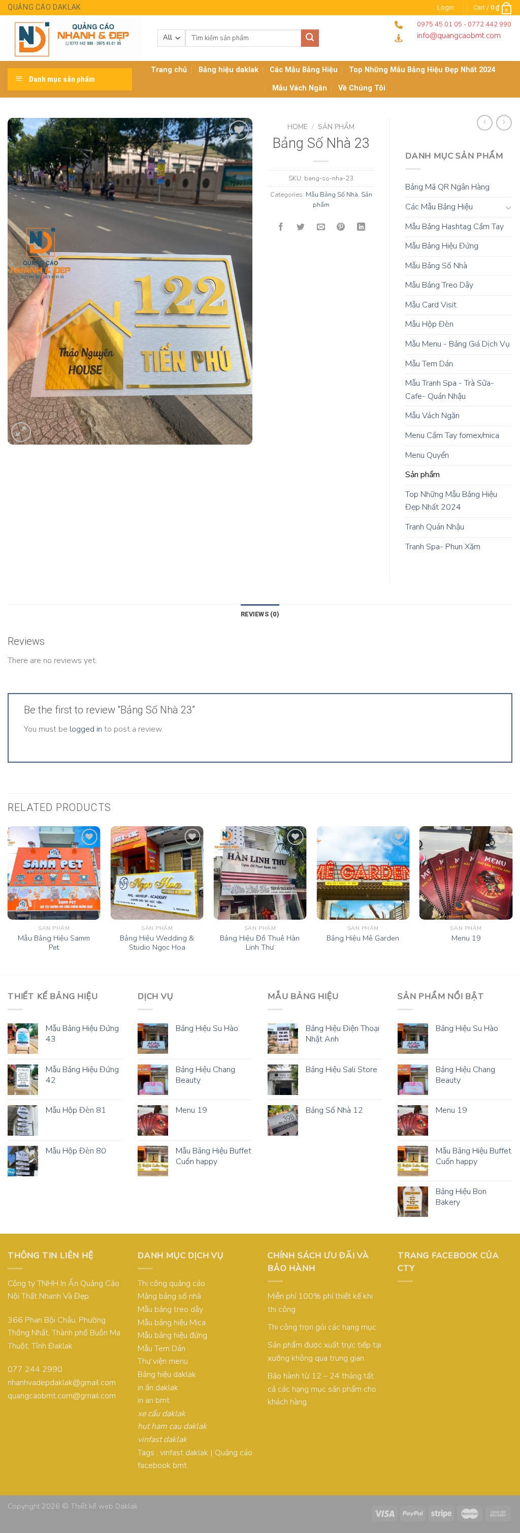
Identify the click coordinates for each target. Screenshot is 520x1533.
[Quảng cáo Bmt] (75, 38)
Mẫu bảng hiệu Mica (172, 1322)
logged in (86, 729)
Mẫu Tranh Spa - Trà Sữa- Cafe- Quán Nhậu (449, 390)
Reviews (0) (260, 614)
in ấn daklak (158, 1387)
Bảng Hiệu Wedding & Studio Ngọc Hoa (157, 942)
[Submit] (309, 38)
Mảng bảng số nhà (169, 1296)
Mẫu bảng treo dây (170, 1309)
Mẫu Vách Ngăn (299, 88)
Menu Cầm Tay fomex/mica (452, 435)
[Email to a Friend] (321, 228)
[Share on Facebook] (281, 228)
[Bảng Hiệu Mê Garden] (362, 872)
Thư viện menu (163, 1361)
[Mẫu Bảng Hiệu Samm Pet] (54, 872)
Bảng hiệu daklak (228, 70)
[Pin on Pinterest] (341, 228)
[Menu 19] (465, 872)
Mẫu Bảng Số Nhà (332, 194)
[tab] (260, 614)
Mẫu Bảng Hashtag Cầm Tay (454, 226)
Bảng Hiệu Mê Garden (363, 938)
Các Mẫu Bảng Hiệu (304, 70)
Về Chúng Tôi (361, 88)
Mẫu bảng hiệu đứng (172, 1335)
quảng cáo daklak (44, 7)
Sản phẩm (336, 127)
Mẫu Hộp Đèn (429, 324)
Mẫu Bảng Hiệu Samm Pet (54, 942)
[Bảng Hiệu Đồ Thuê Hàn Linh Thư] (259, 872)
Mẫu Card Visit (431, 304)
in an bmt (154, 1400)
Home (297, 127)
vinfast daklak (184, 1452)
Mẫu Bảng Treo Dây (439, 285)
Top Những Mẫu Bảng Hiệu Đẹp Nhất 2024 (451, 501)
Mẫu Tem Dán (429, 363)
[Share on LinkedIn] (361, 228)
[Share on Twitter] (301, 228)
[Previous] (8, 899)
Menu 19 (466, 938)
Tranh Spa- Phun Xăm (442, 546)
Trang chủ (169, 70)
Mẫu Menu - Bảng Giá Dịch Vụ (457, 344)
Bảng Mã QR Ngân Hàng (447, 187)
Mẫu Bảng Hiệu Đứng (441, 246)
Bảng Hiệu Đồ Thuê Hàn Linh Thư (260, 942)
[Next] (511, 899)
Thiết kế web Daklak (104, 1506)
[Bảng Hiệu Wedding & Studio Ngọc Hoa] (157, 872)
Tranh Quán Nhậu (434, 527)
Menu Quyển (427, 455)
